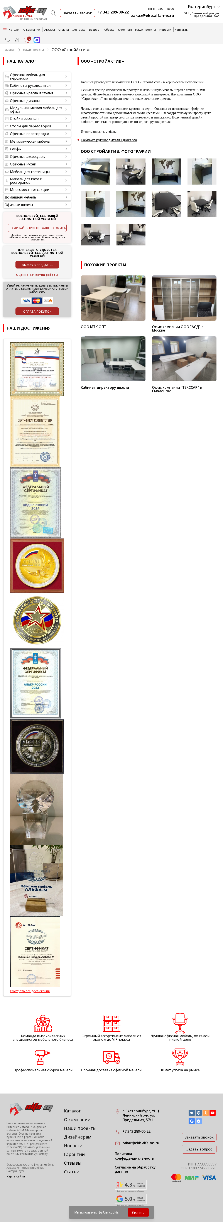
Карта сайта (16, 1176)
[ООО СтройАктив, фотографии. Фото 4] (202, 171)
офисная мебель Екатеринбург (25, 1169)
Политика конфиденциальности (134, 1156)
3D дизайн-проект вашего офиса (37, 228)
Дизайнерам (77, 1137)
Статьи (71, 1172)
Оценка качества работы (37, 275)
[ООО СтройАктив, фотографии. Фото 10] (130, 234)
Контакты (181, 30)
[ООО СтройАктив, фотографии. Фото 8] (202, 204)
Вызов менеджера (37, 265)
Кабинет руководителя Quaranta (109, 140)
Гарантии (74, 1154)
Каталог (72, 1111)
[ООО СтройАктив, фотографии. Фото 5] (95, 204)
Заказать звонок (199, 1137)
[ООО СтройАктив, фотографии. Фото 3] (166, 171)
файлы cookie (108, 1212)
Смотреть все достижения (30, 991)
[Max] (34, 42)
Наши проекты (145, 30)
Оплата (63, 30)
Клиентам (125, 30)
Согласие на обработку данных (135, 1169)
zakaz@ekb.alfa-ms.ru (152, 15)
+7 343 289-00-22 (113, 12)
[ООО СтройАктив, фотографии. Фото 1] (95, 171)
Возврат (95, 30)
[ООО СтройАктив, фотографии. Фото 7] (166, 204)
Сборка (109, 30)
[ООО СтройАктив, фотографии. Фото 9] (95, 234)
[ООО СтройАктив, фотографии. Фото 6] (130, 204)
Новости (165, 30)
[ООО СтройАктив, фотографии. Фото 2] (130, 171)
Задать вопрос (199, 1149)
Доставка (79, 30)
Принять (138, 1212)
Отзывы (49, 30)
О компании (31, 30)
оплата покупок (37, 311)
